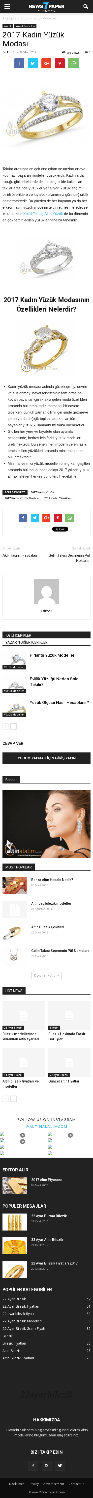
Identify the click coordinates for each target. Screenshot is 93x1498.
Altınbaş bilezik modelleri (51, 903)
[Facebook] (33, 1466)
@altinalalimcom (46, 1126)
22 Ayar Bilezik (13, 1027)
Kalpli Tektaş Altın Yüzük (43, 214)
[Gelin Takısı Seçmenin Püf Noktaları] (14, 956)
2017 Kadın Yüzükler (57, 498)
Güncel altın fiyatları (64, 1081)
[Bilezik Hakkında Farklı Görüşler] (69, 1015)
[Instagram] (47, 1466)
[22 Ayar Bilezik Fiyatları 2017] (14, 1269)
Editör (11, 52)
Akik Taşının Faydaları (19, 555)
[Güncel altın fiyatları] (69, 1062)
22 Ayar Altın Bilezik (47, 1240)
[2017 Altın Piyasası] (14, 1185)
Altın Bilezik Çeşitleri (47, 927)
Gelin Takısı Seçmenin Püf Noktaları (70, 558)
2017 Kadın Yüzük (42, 492)
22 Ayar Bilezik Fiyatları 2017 (54, 1263)
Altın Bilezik (11, 1350)
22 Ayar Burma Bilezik (49, 1216)
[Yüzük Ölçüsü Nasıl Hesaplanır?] (14, 708)
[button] (86, 6)
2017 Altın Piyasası (46, 1180)
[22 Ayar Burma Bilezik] (14, 1222)
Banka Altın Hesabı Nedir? (52, 880)
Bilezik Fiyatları (14, 1343)
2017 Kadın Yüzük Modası (22, 498)
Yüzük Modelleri (25, 26)
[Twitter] (60, 1466)
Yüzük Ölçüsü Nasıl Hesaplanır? (59, 702)
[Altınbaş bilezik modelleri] (14, 909)
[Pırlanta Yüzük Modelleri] (14, 660)
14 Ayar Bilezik (13, 1075)
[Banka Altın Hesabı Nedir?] (14, 885)
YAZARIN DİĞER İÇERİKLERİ (27, 642)
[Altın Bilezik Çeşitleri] (11, 933)
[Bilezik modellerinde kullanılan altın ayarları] (23, 1015)
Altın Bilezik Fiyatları (18, 1358)
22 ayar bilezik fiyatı (18, 1313)
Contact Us (76, 1484)
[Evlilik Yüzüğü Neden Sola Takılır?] (14, 684)
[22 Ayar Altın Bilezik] (14, 1245)
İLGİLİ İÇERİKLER (18, 635)
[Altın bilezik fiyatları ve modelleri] (23, 1062)
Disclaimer (16, 1484)
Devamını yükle (44, 975)
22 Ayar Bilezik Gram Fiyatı (23, 1328)
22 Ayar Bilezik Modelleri (22, 1321)
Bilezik (54, 1027)
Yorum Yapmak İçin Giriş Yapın (47, 758)
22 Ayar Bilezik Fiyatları (20, 1306)
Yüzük (8, 26)
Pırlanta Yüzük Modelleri (52, 655)
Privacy (34, 1484)
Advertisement (53, 1484)
